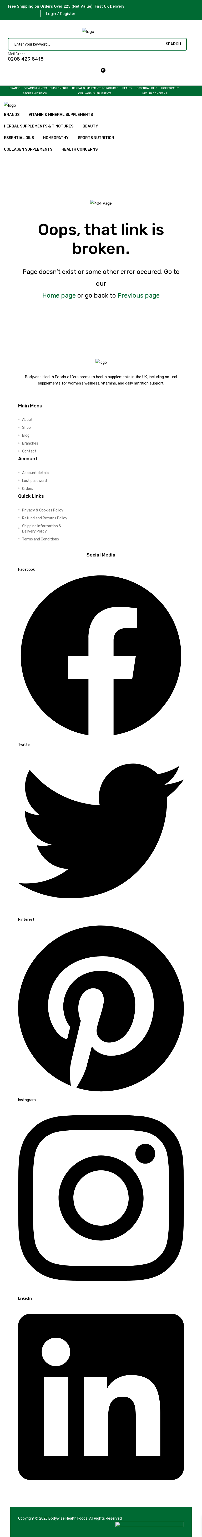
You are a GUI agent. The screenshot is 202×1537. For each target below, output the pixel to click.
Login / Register (60, 13)
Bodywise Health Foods (68, 1518)
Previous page (139, 295)
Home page (59, 295)
